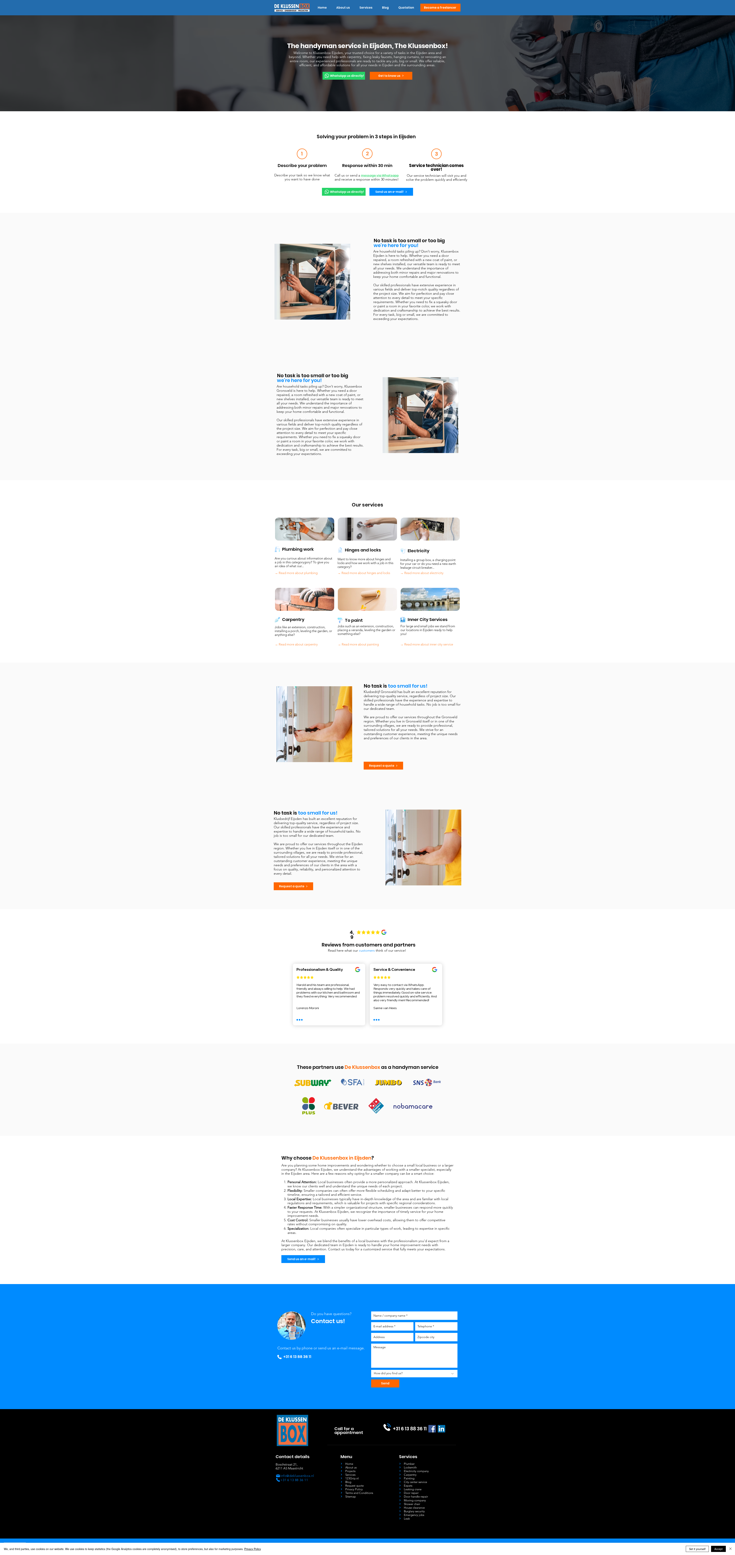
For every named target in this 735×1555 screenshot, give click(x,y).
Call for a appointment (348, 1431)
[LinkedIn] (441, 1428)
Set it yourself (697, 1549)
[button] (366, 7)
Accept (718, 1549)
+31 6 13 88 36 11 (297, 1356)
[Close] (730, 1549)
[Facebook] (432, 1428)
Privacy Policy (252, 1549)
